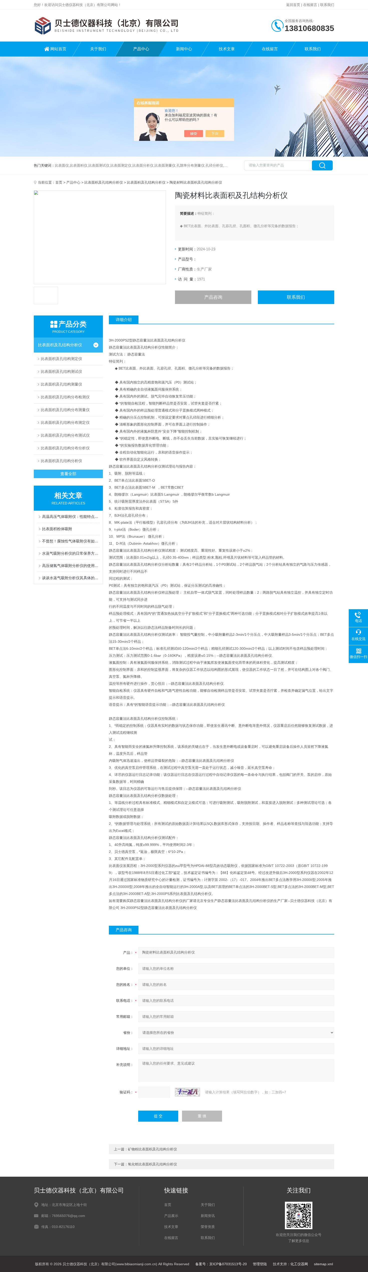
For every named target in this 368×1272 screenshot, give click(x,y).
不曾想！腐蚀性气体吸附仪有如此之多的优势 (71, 541)
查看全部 (68, 474)
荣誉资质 (208, 1227)
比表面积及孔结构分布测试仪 (65, 435)
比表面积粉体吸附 (57, 529)
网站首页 (58, 49)
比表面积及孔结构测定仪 (61, 359)
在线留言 (310, 5)
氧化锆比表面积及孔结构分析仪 (152, 1164)
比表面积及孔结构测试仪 (61, 371)
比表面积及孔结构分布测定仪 (65, 422)
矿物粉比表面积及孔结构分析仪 (152, 1149)
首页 (58, 182)
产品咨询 (213, 297)
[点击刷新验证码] (187, 1092)
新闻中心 (184, 49)
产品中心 (141, 49)
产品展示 (171, 1216)
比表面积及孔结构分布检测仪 (65, 397)
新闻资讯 (208, 1216)
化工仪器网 (299, 1264)
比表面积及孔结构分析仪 (103, 182)
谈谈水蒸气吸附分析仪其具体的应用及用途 (71, 578)
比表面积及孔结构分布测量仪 (65, 410)
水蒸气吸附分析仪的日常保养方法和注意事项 (71, 553)
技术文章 (227, 49)
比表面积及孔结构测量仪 (61, 384)
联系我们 (327, 5)
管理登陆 (260, 1264)
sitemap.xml (323, 1264)
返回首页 (293, 5)
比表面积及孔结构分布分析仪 (65, 448)
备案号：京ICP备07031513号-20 (221, 1264)
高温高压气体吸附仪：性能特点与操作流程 (71, 516)
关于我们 (98, 49)
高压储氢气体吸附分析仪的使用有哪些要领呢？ (71, 565)
